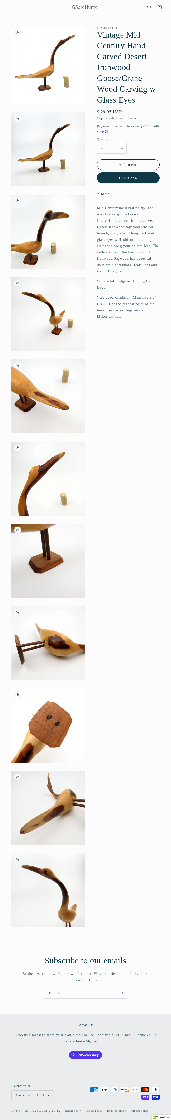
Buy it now (128, 178)
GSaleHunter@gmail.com (85, 1041)
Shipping (103, 118)
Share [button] (105, 193)
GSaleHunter (28, 1111)
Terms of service (116, 1110)
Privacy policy (94, 1110)
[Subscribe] (122, 993)
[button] (10, 7)
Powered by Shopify (48, 1111)
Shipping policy (139, 1110)
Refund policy (73, 1110)
